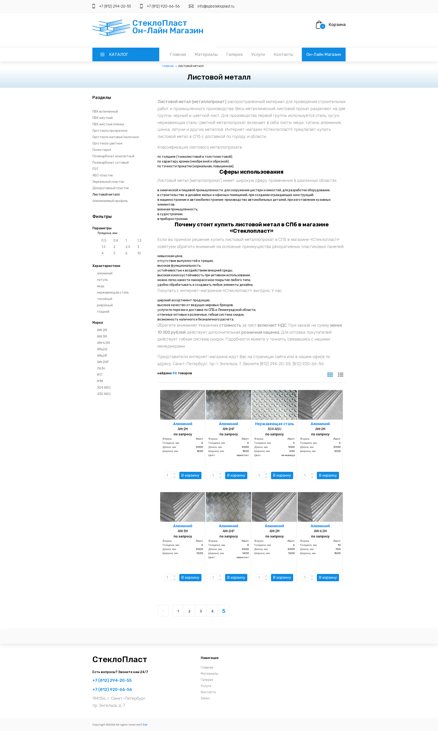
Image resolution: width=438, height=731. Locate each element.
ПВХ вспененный (105, 112)
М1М (100, 381)
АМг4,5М (103, 343)
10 (139, 253)
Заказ (205, 698)
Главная (178, 54)
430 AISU (104, 394)
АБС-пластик (102, 175)
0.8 (115, 241)
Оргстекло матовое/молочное (115, 137)
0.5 (104, 241)
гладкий (103, 312)
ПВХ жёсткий (102, 118)
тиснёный (104, 299)
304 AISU (104, 388)
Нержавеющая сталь (274, 424)
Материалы (206, 54)
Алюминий (182, 424)
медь (100, 286)
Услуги (258, 54)
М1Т (100, 375)
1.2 (139, 241)
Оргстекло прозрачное (110, 131)
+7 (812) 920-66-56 (163, 6)
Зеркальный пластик (108, 182)
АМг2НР (103, 362)
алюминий (104, 273)
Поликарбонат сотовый (110, 163)
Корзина (337, 24)
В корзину (190, 475)
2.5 (127, 247)
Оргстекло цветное (107, 143)
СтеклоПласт (119, 659)
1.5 (104, 247)
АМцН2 (102, 349)
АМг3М (102, 336)
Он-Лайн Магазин (323, 54)
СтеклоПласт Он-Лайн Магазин (167, 26)
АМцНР (102, 356)
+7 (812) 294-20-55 (115, 6)
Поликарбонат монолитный (113, 156)
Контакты (283, 54)
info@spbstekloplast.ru (216, 6)
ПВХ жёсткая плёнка (108, 124)
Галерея (234, 54)
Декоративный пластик (110, 188)
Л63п (101, 368)
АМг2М (102, 330)
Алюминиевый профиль (110, 201)
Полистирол (101, 150)
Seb (145, 724)
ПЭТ (95, 169)
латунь (102, 280)
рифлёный (105, 305)
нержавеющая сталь (113, 292)
